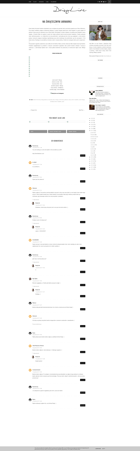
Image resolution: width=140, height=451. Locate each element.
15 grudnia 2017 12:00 (37, 242)
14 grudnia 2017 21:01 (37, 190)
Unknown (34, 188)
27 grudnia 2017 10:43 (37, 401)
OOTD (32, 131)
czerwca (92, 144)
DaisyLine (37, 203)
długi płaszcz (44, 99)
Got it (103, 448)
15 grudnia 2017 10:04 (40, 205)
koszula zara (51, 99)
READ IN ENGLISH (57, 53)
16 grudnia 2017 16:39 (37, 318)
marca (92, 151)
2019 (92, 126)
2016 (92, 157)
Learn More (98, 448)
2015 (92, 159)
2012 (92, 165)
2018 (92, 128)
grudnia (92, 132)
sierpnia (92, 140)
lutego (92, 153)
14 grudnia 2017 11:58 (37, 147)
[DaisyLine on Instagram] (57, 93)
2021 (92, 122)
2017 (92, 130)
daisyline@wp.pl (107, 56)
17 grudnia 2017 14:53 (37, 372)
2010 (92, 169)
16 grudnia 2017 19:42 (37, 347)
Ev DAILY (34, 162)
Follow (34, 1)
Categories (41, 1)
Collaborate (53, 1)
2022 (92, 120)
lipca (92, 142)
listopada (93, 134)
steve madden (74, 99)
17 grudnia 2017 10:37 (40, 291)
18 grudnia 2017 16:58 (37, 388)
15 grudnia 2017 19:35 (37, 280)
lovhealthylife (35, 240)
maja (92, 146)
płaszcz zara (67, 99)
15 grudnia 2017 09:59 (37, 217)
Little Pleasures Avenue (38, 345)
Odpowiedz (83, 155)
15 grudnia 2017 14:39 (37, 256)
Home (30, 1)
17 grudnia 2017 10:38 (40, 358)
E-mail (47, 1)
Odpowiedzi (36, 199)
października (93, 136)
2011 (92, 167)
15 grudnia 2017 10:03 (40, 228)
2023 (92, 118)
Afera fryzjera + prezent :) (100, 105)
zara (63, 101)
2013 (92, 163)
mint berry (61, 99)
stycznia (92, 155)
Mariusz (34, 303)
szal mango (82, 99)
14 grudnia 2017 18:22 (37, 177)
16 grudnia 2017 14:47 (37, 305)
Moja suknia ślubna (92, 98)
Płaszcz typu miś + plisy (55, 131)
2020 (92, 124)
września (93, 138)
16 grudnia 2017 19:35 (37, 334)
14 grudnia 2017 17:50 (37, 164)
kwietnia (92, 148)
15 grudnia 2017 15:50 (40, 267)
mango (57, 99)
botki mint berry (37, 99)
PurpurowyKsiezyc (36, 324)
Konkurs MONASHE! (99, 90)
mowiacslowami (36, 369)
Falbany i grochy (72, 131)
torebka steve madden (55, 101)
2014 (92, 161)
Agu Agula (34, 278)
